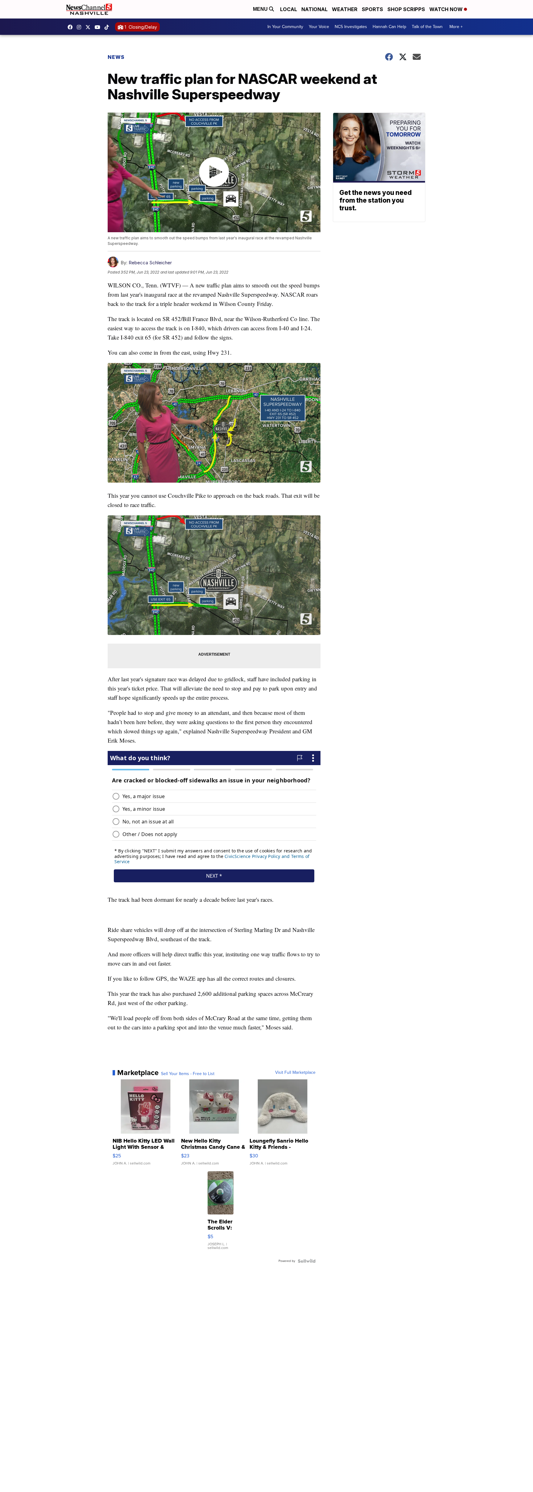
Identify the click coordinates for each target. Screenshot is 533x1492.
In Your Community (285, 26)
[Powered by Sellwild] (307, 1261)
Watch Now (446, 9)
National (314, 9)
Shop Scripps (406, 9)
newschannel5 (72, 27)
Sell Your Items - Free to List (187, 1074)
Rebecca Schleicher (150, 263)
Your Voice (319, 26)
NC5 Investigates (351, 26)
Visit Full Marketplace (295, 1072)
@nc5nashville (108, 27)
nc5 (89, 27)
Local (288, 9)
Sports (372, 9)
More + (456, 26)
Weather (344, 9)
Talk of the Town (427, 26)
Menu (261, 9)
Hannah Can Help (389, 26)
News (116, 57)
